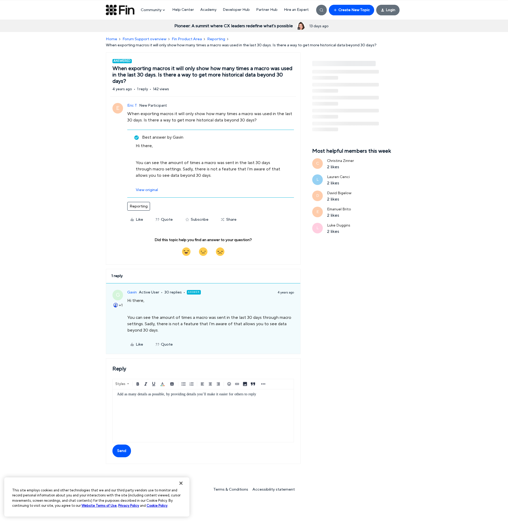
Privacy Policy (128, 506)
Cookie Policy (157, 506)
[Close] (181, 483)
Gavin (132, 292)
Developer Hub (236, 9)
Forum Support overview (144, 39)
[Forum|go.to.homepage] (120, 10)
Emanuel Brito (339, 209)
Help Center (183, 9)
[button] (351, 10)
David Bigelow (339, 193)
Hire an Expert (296, 9)
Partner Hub (267, 9)
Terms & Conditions (230, 489)
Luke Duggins (338, 225)
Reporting (216, 39)
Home (111, 39)
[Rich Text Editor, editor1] (203, 415)
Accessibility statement (273, 489)
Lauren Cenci (338, 177)
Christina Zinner (340, 161)
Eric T (132, 105)
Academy (208, 9)
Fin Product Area (187, 39)
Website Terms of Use (99, 506)
